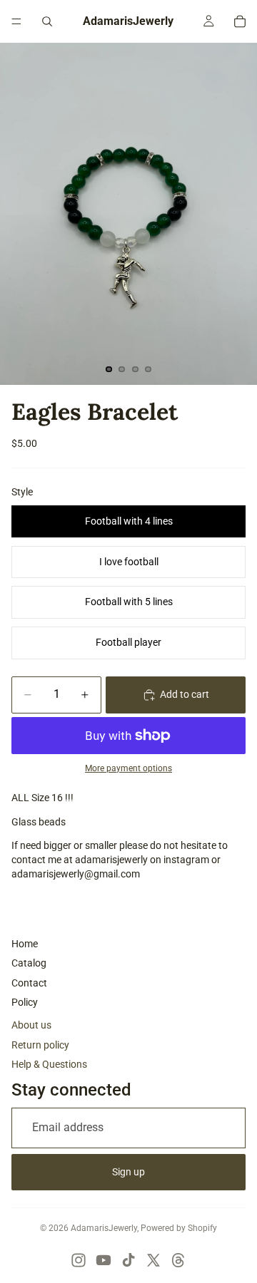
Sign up (128, 1172)
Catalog (28, 963)
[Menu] (16, 21)
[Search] (47, 21)
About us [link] (31, 1025)
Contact (29, 983)
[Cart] (240, 21)
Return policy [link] (40, 1045)
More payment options (128, 768)
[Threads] (178, 1260)
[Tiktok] (128, 1260)
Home (24, 943)
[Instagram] (78, 1260)
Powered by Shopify (179, 1228)
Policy (24, 1002)
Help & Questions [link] (49, 1064)
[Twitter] (153, 1260)
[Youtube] (103, 1260)
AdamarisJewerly (104, 1228)
